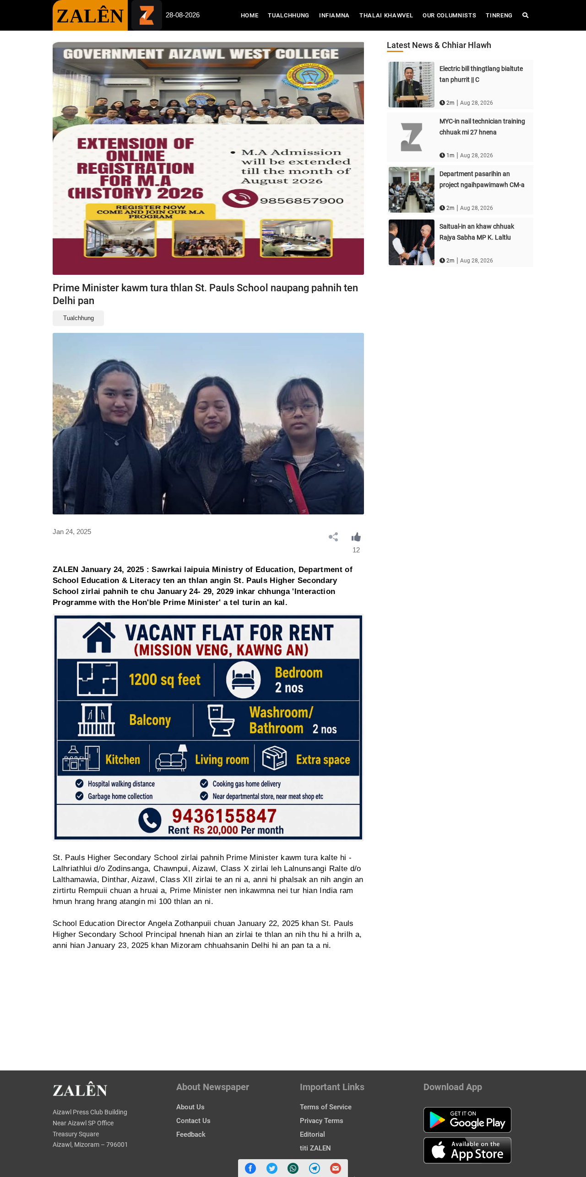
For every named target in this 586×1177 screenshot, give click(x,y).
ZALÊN (90, 16)
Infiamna (334, 15)
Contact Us (193, 1121)
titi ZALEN (315, 1148)
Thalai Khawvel (386, 15)
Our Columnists (449, 15)
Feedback (191, 1134)
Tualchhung (288, 15)
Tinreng (499, 15)
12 (356, 550)
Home (252, 15)
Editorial (312, 1134)
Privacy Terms (321, 1121)
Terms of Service (326, 1107)
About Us (190, 1107)
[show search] (525, 15)
